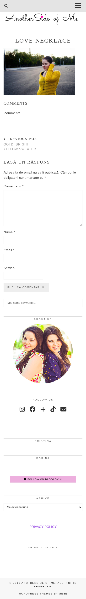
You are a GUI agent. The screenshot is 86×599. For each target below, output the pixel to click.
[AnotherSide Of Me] (43, 17)
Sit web (9, 268)
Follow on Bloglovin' (44, 479)
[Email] (63, 409)
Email (9, 250)
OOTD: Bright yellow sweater (21, 144)
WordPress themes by (43, 593)
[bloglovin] (43, 409)
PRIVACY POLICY (43, 527)
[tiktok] (53, 409)
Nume (9, 232)
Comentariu (13, 186)
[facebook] (33, 409)
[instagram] (22, 409)
